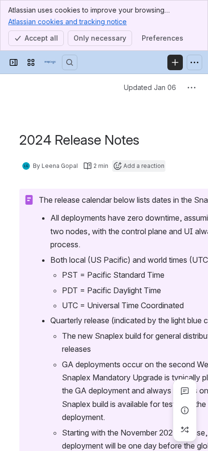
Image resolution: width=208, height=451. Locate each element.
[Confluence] (50, 62)
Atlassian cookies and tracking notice (67, 21)
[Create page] (185, 429)
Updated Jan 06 (150, 87)
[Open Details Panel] (185, 410)
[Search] (69, 62)
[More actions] (191, 87)
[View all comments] (185, 391)
